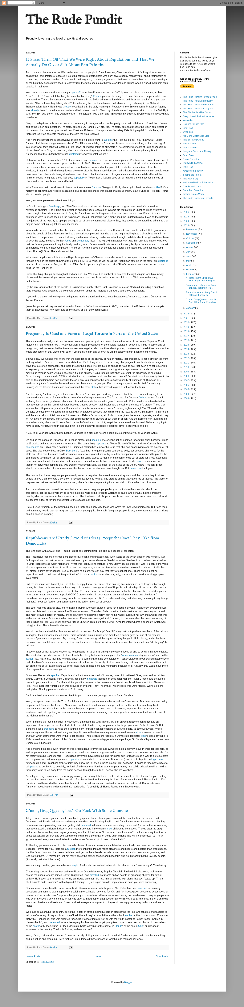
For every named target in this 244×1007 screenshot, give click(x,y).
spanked (56, 675)
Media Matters (190, 147)
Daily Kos (188, 167)
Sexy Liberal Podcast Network (198, 116)
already (67, 106)
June (189, 256)
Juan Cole (188, 155)
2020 (186, 322)
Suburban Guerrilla (193, 190)
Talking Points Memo (194, 194)
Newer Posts (33, 956)
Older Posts (162, 956)
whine (94, 574)
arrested (94, 875)
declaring (163, 260)
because (96, 439)
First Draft (188, 128)
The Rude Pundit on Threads (198, 198)
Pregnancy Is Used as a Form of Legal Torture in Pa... (201, 286)
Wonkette (188, 120)
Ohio (140, 926)
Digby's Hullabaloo (193, 163)
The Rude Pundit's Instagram (198, 108)
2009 (186, 371)
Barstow (96, 187)
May (188, 260)
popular (75, 759)
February (191, 274)
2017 (186, 336)
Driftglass (188, 132)
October (190, 238)
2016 (186, 340)
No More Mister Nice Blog (196, 136)
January (190, 308)
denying (75, 865)
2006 (186, 385)
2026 (186, 212)
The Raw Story (190, 178)
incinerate (92, 678)
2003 (186, 398)
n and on (136, 468)
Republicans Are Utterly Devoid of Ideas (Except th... (202, 293)
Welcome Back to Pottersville (198, 182)
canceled (86, 825)
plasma (34, 766)
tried (143, 735)
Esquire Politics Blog (193, 124)
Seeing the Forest (192, 175)
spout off (75, 92)
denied (139, 461)
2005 (186, 389)
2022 (186, 313)
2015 (186, 344)
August (190, 247)
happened (101, 443)
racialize (108, 139)
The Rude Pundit (74, 20)
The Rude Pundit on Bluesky (198, 100)
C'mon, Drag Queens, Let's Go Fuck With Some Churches (77, 810)
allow (139, 732)
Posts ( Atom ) (47, 962)
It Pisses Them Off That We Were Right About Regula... (201, 279)
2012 (186, 358)
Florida (118, 926)
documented (32, 447)
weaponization (130, 655)
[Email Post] (70, 318)
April (189, 265)
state (93, 387)
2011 (186, 362)
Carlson (97, 96)
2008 (186, 376)
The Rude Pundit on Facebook (199, 104)
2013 (186, 353)
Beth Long (71, 450)
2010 (186, 367)
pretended (54, 922)
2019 (186, 327)
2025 (186, 216)
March (189, 269)
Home (98, 956)
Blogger (128, 982)
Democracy (83, 240)
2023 (186, 225)
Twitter (30, 658)
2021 (186, 318)
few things (54, 206)
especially (79, 177)
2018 (186, 331)
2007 (186, 380)
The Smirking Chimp (193, 139)
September (192, 242)
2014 (186, 349)
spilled (157, 187)
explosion (94, 160)
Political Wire (190, 143)
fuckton (71, 848)
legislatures (157, 759)
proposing (49, 728)
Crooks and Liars (192, 186)
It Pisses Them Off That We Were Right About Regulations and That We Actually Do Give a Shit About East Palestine (90, 62)
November (192, 234)
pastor (36, 926)
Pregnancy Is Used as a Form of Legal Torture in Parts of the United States (92, 333)
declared (74, 154)
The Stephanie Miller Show (197, 112)
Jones (67, 240)
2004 (186, 394)
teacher (128, 915)
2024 (186, 221)
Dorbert (143, 397)
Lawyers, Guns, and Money (197, 151)
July (188, 251)
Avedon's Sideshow (193, 171)
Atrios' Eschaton (191, 159)
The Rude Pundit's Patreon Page (200, 97)
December (192, 229)
